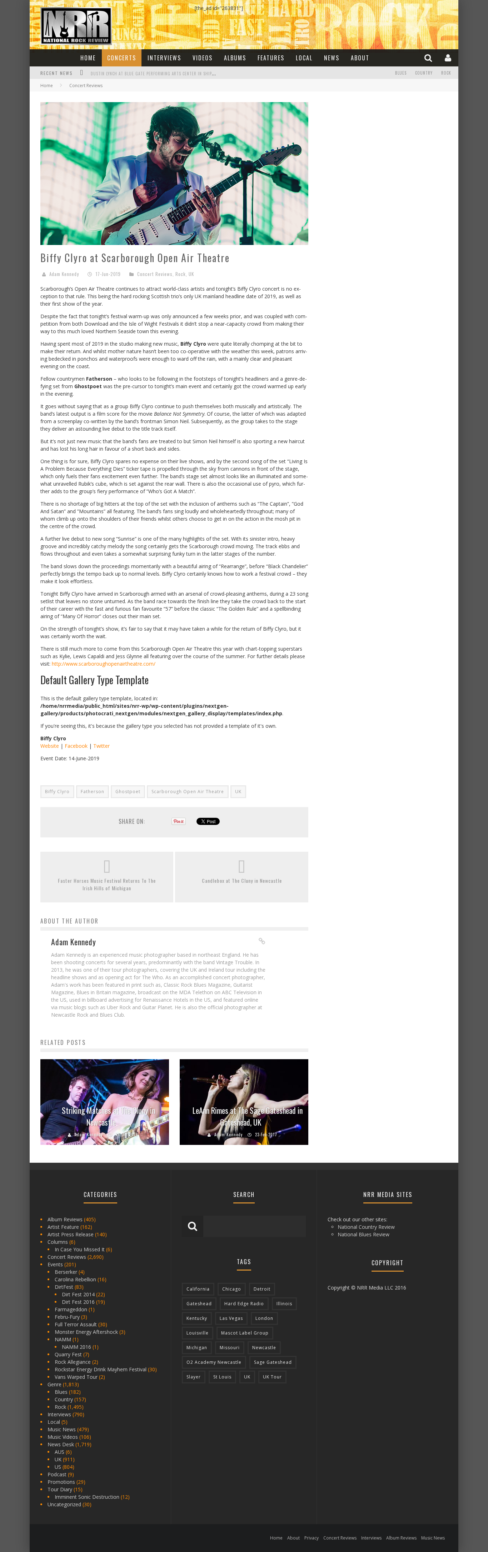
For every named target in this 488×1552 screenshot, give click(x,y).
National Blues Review (363, 1234)
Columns (58, 1241)
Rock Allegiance (73, 1361)
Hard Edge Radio (244, 1304)
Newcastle (264, 1348)
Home (88, 58)
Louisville (197, 1333)
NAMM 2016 (76, 1346)
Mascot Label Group (245, 1333)
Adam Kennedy (64, 273)
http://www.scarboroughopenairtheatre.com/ (103, 663)
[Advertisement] (372, 146)
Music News (62, 1429)
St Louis (222, 1377)
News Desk (61, 1444)
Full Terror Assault (76, 1324)
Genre (54, 1384)
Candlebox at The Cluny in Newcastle (242, 880)
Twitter (101, 745)
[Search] (429, 57)
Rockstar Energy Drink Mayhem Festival (100, 1369)
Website (49, 745)
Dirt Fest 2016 (78, 1301)
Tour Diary (60, 1489)
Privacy (311, 1538)
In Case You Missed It (80, 1249)
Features (271, 58)
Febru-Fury (67, 1316)
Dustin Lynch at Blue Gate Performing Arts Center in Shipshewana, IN (163, 73)
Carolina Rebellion (75, 1279)
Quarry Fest (68, 1354)
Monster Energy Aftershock (86, 1331)
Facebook (76, 745)
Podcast (57, 1474)
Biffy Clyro (57, 791)
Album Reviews (65, 1219)
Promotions (61, 1481)
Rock (446, 73)
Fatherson (92, 791)
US (58, 1466)
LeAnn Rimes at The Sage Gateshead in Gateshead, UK (248, 1116)
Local (304, 58)
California (198, 1289)
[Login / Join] (448, 57)
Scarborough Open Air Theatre (187, 791)
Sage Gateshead (273, 1362)
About (360, 58)
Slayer (193, 1377)
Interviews (164, 58)
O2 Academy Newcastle (213, 1362)
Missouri (230, 1348)
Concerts (121, 58)
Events (55, 1264)
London (264, 1318)
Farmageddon (71, 1309)
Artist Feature (63, 1226)
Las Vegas (231, 1318)
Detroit (262, 1289)
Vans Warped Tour (76, 1376)
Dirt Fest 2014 (78, 1294)
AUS (59, 1451)
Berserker (66, 1271)
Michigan (196, 1348)
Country (424, 73)
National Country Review (366, 1226)
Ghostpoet (127, 791)
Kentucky (196, 1318)
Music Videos (63, 1436)
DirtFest (64, 1286)
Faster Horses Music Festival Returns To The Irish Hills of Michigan (107, 884)
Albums (235, 58)
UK (191, 273)
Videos (203, 58)
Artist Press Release (71, 1234)
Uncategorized (64, 1504)
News (331, 58)
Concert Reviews (155, 273)
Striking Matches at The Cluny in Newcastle (108, 1116)
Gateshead (199, 1304)
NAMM (63, 1339)
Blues (401, 73)
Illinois (284, 1304)
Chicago (231, 1289)
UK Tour (272, 1377)
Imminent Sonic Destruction (87, 1496)
